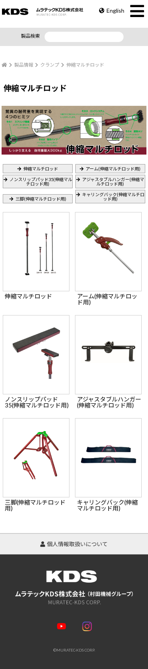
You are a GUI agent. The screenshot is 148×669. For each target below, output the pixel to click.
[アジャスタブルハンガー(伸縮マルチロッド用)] (109, 317)
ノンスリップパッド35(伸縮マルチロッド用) (40, 181)
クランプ (49, 65)
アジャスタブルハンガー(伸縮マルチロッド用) (113, 181)
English (115, 10)
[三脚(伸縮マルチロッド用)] (37, 420)
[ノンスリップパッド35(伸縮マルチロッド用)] (37, 317)
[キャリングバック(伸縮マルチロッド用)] (109, 420)
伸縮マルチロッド (40, 168)
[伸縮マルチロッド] (37, 214)
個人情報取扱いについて (77, 544)
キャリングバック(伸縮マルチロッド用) (113, 196)
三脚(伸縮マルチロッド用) (40, 198)
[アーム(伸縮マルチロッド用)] (109, 214)
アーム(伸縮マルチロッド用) (113, 168)
